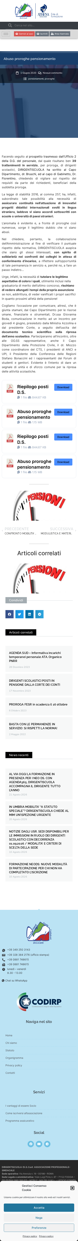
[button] (72, 1188)
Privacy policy (30, 1236)
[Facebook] (31, 1144)
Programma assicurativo (19, 1120)
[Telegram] (47, 1144)
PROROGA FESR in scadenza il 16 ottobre (38, 704)
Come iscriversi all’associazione (23, 1113)
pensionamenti (36, 78)
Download (63, 387)
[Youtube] (39, 1144)
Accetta (39, 1207)
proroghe (50, 78)
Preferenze (39, 1227)
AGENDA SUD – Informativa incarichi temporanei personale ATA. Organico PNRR (35, 657)
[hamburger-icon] (6, 34)
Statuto (9, 1050)
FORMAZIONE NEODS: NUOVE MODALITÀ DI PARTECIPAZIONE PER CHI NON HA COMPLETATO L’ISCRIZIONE (38, 868)
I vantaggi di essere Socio (20, 1105)
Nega (39, 1217)
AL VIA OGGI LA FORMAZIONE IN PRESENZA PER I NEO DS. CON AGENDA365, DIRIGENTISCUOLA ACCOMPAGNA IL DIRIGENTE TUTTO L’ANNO (34, 782)
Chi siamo (11, 1042)
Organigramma (14, 1057)
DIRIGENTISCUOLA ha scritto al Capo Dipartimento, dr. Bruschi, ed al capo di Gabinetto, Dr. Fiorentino (39, 174)
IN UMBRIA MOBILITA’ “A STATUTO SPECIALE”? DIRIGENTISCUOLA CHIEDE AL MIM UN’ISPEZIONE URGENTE (39, 811)
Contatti (10, 1072)
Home (8, 1035)
